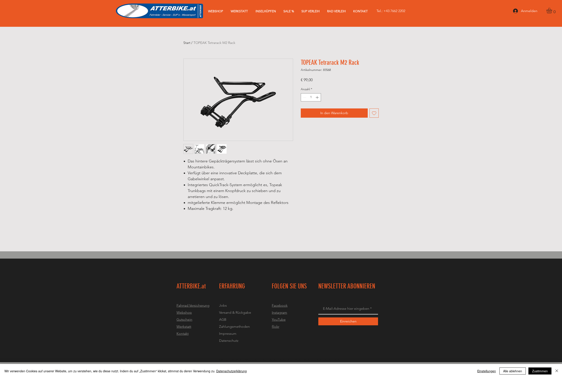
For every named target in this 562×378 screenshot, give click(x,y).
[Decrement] (304, 97)
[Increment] (317, 97)
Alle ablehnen (512, 371)
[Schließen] (556, 370)
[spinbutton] (311, 97)
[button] (552, 10)
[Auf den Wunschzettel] (374, 113)
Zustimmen (540, 371)
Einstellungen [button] (486, 371)
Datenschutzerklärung (231, 371)
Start (186, 43)
